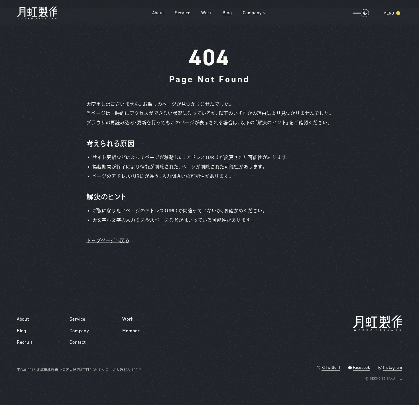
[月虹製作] (37, 13)
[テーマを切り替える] (358, 13)
